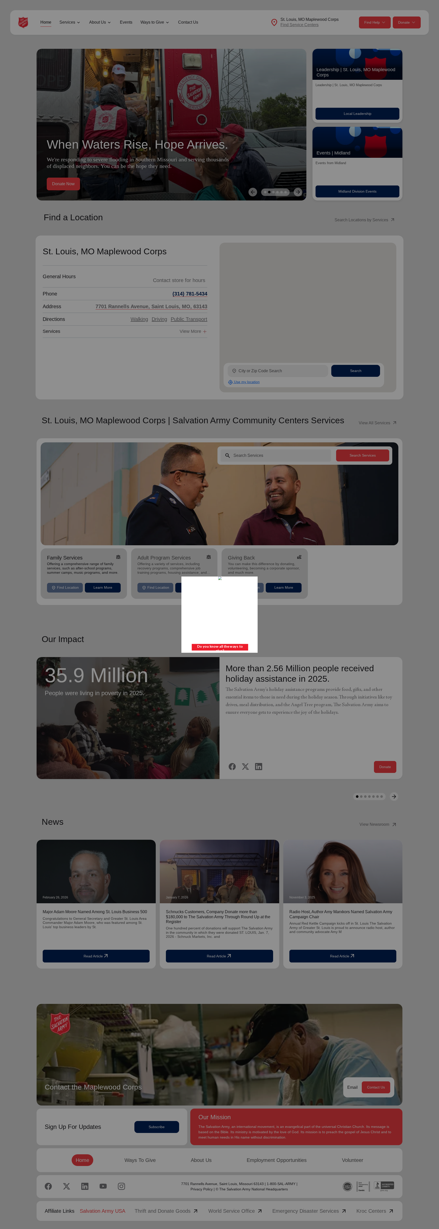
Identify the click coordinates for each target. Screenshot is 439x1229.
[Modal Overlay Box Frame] (219, 615)
